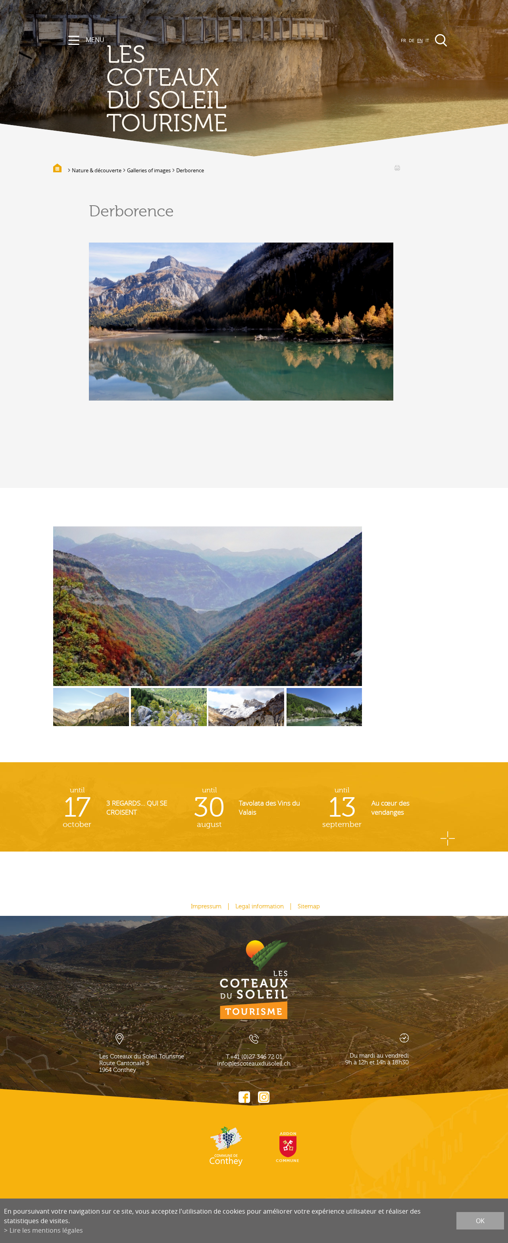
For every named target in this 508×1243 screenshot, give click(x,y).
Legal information (259, 906)
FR (403, 40)
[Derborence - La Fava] (246, 713)
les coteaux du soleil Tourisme (166, 89)
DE (411, 40)
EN (420, 40)
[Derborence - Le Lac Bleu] (324, 713)
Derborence (190, 170)
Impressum (206, 906)
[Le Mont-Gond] (91, 713)
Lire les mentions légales (46, 1230)
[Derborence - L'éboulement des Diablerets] (169, 713)
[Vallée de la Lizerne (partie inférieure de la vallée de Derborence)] (207, 606)
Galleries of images (149, 170)
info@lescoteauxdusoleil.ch (254, 1063)
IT (427, 40)
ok (480, 1220)
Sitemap (309, 906)
